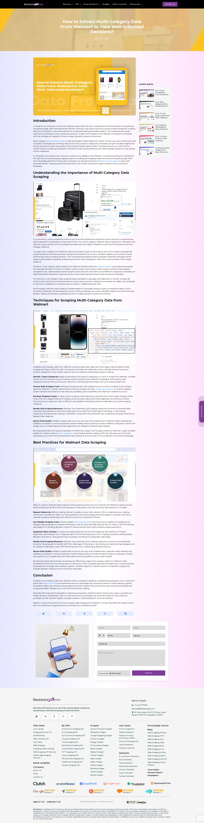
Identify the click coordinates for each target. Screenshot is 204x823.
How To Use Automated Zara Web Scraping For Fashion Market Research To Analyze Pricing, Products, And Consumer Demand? (162, 116)
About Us (37, 770)
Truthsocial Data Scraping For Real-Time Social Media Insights (162, 150)
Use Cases (37, 742)
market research (105, 267)
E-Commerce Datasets (129, 756)
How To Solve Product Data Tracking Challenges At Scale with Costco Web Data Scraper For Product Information (162, 138)
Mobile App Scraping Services (42, 756)
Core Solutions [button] (91, 4)
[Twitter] (36, 716)
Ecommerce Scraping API (73, 729)
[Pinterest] (72, 716)
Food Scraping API (70, 732)
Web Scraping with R (156, 756)
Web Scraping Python (157, 733)
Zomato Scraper (97, 739)
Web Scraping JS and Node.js (157, 763)
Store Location (120, 4)
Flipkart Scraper (97, 752)
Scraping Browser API (42, 732)
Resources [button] (135, 4)
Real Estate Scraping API (72, 745)
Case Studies (153, 770)
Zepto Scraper (96, 762)
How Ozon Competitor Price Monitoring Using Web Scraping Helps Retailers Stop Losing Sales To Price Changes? (162, 93)
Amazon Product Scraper (101, 729)
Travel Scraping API (70, 742)
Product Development (128, 741)
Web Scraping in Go (156, 749)
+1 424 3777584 (141, 705)
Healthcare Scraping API (72, 762)
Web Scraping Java (156, 739)
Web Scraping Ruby (156, 743)
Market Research (126, 732)
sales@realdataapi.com (144, 709)
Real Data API (50, 583)
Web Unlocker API (41, 739)
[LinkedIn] (45, 716)
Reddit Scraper (96, 775)
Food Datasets (125, 760)
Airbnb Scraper (96, 765)
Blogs (150, 730)
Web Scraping (39, 745)
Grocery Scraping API (71, 739)
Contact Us (170, 4)
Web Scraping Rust (156, 746)
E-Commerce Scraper (99, 745)
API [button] (77, 4)
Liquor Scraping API (70, 755)
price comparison (65, 433)
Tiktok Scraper (96, 772)
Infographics (153, 775)
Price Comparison (127, 729)
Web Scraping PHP (156, 736)
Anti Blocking (39, 736)
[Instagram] (63, 716)
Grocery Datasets (126, 770)
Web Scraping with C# (157, 759)
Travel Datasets (126, 763)
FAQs (35, 774)
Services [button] (67, 4)
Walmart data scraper (109, 161)
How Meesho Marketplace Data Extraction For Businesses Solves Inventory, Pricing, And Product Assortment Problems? (162, 127)
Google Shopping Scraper (101, 736)
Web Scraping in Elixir (157, 752)
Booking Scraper (97, 768)
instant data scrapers (104, 389)
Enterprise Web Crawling (43, 749)
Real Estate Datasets (128, 766)
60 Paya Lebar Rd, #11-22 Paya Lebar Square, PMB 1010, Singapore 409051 (149, 713)
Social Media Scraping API (73, 749)
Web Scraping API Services (44, 752)
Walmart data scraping (56, 141)
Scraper (106, 4)
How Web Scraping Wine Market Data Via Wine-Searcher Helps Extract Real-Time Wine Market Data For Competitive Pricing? (162, 104)
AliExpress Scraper (98, 732)
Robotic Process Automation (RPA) (127, 737)
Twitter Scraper (96, 755)
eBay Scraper (96, 759)
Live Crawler (38, 729)
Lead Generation (126, 745)
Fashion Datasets (126, 776)
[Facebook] (54, 716)
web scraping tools (82, 522)
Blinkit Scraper (96, 749)
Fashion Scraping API (71, 765)
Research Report (155, 773)
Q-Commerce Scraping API (73, 736)
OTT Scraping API (69, 752)
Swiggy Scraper (96, 742)
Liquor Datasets (126, 773)
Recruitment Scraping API (73, 759)
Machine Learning (126, 748)
